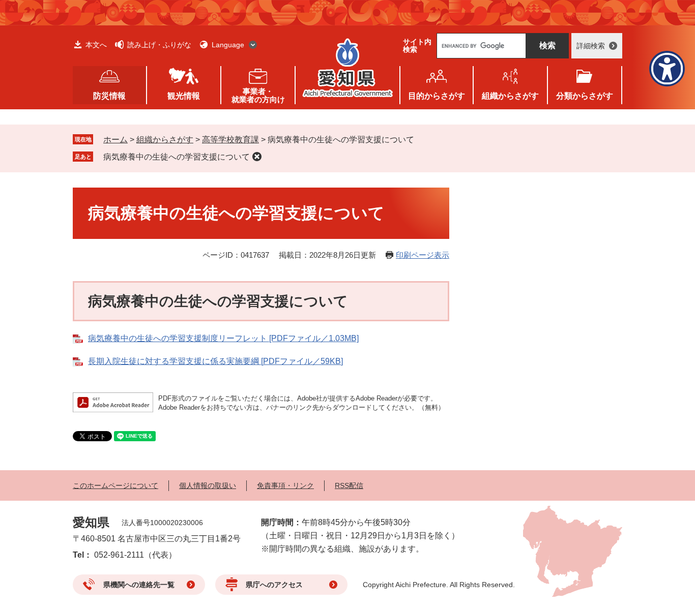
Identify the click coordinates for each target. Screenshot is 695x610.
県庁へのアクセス (274, 585)
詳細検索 (590, 46)
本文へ (96, 45)
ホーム (115, 139)
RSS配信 (349, 485)
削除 (257, 156)
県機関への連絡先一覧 (139, 585)
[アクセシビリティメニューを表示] (667, 68)
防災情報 (109, 96)
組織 (510, 96)
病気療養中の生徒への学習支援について (176, 156)
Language (228, 45)
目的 (436, 96)
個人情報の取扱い (207, 485)
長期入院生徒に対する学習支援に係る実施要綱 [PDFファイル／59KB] (215, 361)
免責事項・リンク (285, 485)
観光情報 (183, 96)
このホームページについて (115, 485)
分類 (584, 96)
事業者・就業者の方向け (258, 95)
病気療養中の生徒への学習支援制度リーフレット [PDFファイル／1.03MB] (223, 338)
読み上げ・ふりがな (159, 45)
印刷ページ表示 (422, 255)
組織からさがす (164, 139)
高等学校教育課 (230, 139)
